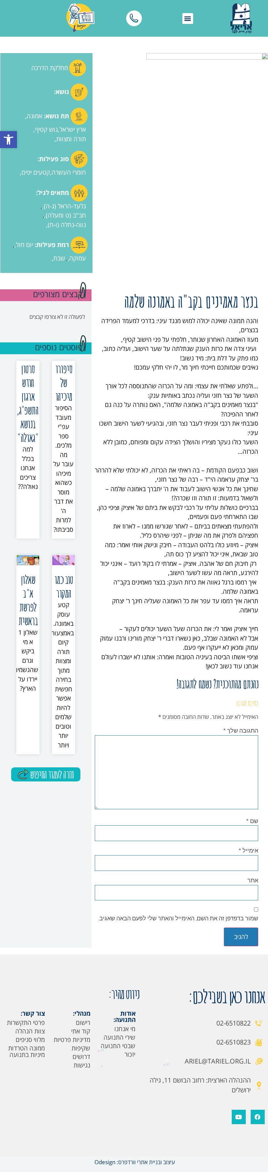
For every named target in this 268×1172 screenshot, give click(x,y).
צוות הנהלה (30, 1031)
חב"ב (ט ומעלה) (66, 215)
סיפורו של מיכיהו (63, 382)
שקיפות (81, 1048)
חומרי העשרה (69, 172)
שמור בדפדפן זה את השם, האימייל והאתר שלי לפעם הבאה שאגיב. (178, 918)
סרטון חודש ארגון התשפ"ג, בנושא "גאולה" (27, 403)
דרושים (81, 1056)
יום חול (24, 244)
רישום (83, 1022)
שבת (59, 258)
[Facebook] (258, 1117)
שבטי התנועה (118, 1046)
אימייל (248, 850)
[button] (8, 139)
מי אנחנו (124, 1029)
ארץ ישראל (72, 129)
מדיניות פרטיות (72, 1039)
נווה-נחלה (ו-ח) (67, 225)
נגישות (82, 1065)
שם (252, 820)
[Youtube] (239, 1117)
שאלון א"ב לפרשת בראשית (28, 600)
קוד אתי (80, 1031)
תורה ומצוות (71, 139)
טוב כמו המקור (63, 586)
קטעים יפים (36, 172)
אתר (252, 880)
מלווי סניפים (30, 1039)
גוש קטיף (46, 129)
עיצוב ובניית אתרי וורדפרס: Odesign (134, 1162)
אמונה (34, 116)
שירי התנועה (119, 1037)
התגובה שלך (240, 730)
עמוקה (77, 258)
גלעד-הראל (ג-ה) (65, 206)
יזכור (130, 1054)
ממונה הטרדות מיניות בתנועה (26, 1051)
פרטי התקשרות (26, 1022)
